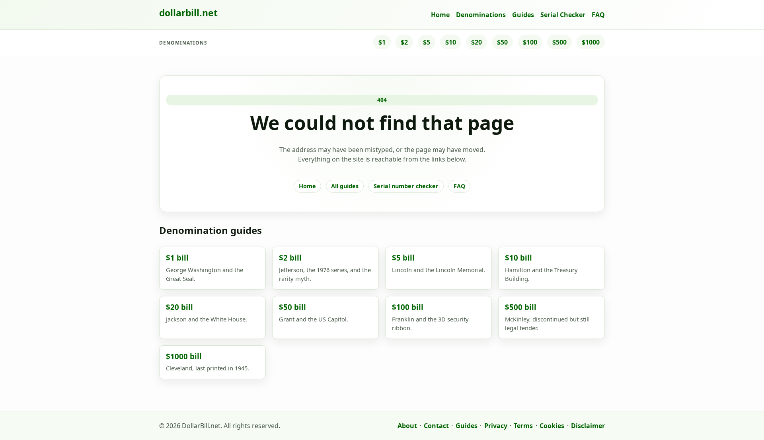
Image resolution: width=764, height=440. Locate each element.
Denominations (481, 14)
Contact (436, 425)
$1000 (591, 42)
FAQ (598, 14)
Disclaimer (588, 425)
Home (440, 14)
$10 (450, 42)
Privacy (495, 425)
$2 (404, 42)
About (407, 425)
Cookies (552, 425)
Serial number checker (406, 186)
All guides (345, 186)
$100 (530, 42)
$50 (502, 42)
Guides (523, 14)
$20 (476, 42)
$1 (382, 42)
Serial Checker (562, 14)
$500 (559, 42)
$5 (426, 42)
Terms (523, 425)
